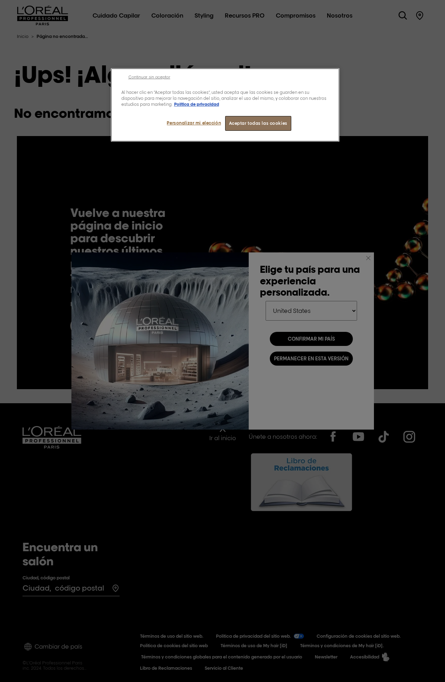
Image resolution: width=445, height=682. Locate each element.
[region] (225, 105)
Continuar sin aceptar (149, 77)
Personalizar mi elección (194, 123)
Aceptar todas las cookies (258, 123)
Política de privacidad (196, 104)
